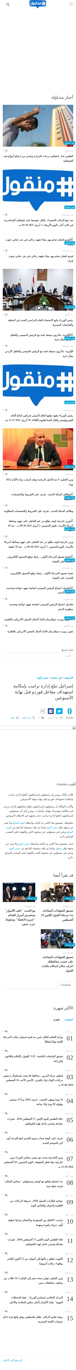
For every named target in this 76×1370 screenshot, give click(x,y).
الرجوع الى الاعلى (12, 1360)
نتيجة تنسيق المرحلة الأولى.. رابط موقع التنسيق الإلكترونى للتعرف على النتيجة (41, 575)
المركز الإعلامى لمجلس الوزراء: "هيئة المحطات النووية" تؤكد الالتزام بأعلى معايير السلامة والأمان (41, 1299)
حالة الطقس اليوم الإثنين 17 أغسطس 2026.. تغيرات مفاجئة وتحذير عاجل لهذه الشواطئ (40, 1121)
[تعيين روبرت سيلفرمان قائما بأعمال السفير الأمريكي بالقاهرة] (38, 619)
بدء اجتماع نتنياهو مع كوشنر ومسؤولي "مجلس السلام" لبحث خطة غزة (38, 1183)
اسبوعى (69, 1019)
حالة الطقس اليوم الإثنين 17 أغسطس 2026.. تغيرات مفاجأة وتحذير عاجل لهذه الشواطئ (40, 1241)
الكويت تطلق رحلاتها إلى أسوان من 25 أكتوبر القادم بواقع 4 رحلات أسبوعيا (40, 1261)
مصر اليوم (42, 677)
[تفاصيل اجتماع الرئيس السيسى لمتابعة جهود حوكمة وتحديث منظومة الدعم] (38, 590)
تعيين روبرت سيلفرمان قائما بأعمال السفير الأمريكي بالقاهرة (40, 631)
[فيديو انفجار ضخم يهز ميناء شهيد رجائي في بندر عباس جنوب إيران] (38, 242)
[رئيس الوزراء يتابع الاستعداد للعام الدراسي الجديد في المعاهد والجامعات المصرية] (38, 290)
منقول (58, 848)
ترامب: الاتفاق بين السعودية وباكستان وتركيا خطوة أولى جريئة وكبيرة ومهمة (40, 1222)
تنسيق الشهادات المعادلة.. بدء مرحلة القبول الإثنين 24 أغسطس (57, 915)
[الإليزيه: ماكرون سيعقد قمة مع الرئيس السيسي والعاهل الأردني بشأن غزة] (38, 337)
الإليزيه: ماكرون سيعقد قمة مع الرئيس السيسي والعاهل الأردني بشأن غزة (39, 353)
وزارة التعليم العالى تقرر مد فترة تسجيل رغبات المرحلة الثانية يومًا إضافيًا (38, 1039)
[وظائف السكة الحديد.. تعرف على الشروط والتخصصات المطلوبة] (38, 496)
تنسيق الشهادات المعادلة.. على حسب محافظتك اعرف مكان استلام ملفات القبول (57, 963)
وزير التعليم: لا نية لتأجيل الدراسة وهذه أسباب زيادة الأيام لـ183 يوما (39, 482)
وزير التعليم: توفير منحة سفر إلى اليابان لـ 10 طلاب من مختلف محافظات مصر (38, 1280)
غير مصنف (56, 677)
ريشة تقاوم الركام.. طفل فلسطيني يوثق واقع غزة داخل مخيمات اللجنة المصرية (38, 1319)
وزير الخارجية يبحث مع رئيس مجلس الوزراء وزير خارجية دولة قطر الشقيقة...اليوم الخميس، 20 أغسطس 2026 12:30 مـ (38, 1161)
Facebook (66, 985)
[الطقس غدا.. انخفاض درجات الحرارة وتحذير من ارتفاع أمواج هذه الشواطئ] (38, 126)
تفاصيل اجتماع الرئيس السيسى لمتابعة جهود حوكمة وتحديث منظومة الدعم (41, 607)
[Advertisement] (38, 48)
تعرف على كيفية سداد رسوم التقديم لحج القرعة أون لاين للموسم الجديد (39, 1140)
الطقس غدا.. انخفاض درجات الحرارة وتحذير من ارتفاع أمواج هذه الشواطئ (38, 158)
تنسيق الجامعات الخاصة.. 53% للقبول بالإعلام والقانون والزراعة (39, 1058)
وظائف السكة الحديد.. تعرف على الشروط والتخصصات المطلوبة (38, 511)
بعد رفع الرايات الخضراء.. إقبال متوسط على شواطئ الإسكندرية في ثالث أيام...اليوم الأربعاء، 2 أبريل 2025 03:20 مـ (38, 222)
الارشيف (68, 677)
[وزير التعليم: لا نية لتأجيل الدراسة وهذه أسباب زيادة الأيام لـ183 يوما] (38, 449)
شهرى (56, 1019)
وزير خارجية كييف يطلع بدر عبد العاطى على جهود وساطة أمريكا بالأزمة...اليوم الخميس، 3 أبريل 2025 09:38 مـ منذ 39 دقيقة (38, 544)
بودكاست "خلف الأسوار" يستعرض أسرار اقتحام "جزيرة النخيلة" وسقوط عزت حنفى (20, 917)
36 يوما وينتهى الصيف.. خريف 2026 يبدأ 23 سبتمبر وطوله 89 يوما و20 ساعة (41, 1101)
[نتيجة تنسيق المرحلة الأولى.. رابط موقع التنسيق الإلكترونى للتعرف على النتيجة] (38, 559)
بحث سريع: (67, 649)
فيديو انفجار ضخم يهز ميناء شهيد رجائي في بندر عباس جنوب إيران (40, 258)
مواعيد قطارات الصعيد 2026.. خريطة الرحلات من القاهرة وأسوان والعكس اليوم (41, 1203)
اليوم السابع (19, 822)
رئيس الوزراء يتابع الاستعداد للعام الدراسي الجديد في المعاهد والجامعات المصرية (40, 322)
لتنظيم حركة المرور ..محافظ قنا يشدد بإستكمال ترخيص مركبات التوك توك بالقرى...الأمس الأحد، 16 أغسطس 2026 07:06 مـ (38, 1080)
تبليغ (13, 717)
